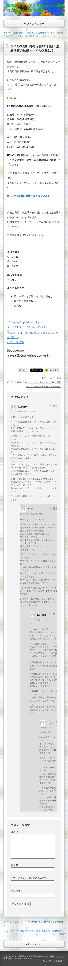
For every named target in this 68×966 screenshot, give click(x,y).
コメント (15, 831)
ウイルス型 (49, 378)
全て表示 (45, 386)
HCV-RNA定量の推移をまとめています (28, 195)
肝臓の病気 (18, 32)
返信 (55, 406)
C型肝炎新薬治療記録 (36, 32)
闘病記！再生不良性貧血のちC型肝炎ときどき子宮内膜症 (33, 957)
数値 (59, 378)
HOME (6, 32)
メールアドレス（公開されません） (30, 877)
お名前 (14, 864)
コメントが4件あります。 (40, 382)
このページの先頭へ (55, 961)
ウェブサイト (18, 890)
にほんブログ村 (15, 342)
